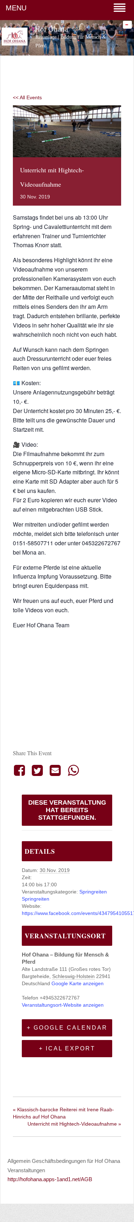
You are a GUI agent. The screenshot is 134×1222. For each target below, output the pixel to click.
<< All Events (27, 97)
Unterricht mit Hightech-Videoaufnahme (74, 1124)
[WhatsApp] (73, 770)
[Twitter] (37, 770)
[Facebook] (20, 770)
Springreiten (93, 892)
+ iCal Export (67, 1048)
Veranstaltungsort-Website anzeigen (63, 1005)
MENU (16, 8)
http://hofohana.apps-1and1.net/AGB (50, 1179)
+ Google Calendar (67, 1028)
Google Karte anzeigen (77, 983)
